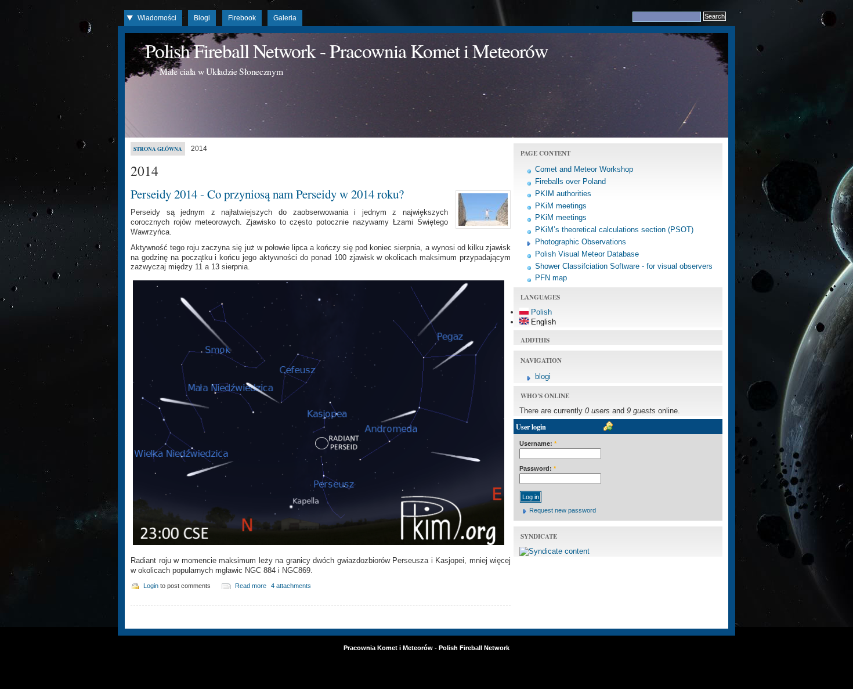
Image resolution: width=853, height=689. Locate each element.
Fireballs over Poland (570, 181)
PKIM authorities (563, 193)
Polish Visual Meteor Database (587, 254)
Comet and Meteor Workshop (584, 169)
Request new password (562, 510)
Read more (250, 585)
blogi (543, 376)
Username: (537, 443)
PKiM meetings (561, 205)
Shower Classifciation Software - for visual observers (624, 266)
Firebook (242, 18)
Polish (540, 312)
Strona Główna (157, 149)
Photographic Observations (580, 241)
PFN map (551, 277)
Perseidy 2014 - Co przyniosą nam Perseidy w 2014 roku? (267, 194)
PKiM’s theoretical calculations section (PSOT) (614, 229)
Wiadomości (157, 18)
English (542, 322)
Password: (537, 468)
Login (150, 585)
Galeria (285, 18)
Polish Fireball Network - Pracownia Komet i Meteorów (346, 50)
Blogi (202, 18)
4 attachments (291, 585)
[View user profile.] (482, 228)
